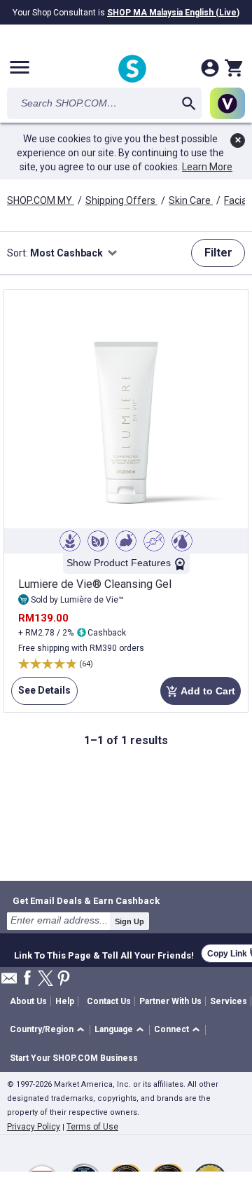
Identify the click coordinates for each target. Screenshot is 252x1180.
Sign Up (129, 921)
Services (228, 1001)
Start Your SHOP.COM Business (74, 1058)
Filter (218, 252)
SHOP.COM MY (40, 200)
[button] (49, 1030)
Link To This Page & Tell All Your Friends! (104, 953)
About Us (28, 1001)
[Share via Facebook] (27, 978)
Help (64, 1001)
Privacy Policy (33, 1127)
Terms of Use (92, 1127)
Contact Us (109, 1001)
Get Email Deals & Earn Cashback (86, 900)
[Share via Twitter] (45, 979)
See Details (41, 695)
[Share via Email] (9, 982)
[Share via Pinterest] (63, 979)
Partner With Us (170, 1001)
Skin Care (191, 200)
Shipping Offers (121, 200)
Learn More (207, 166)
